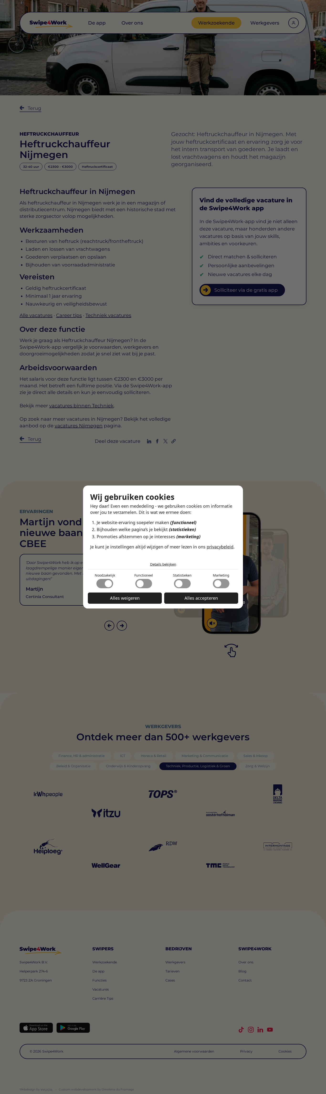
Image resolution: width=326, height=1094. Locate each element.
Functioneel (143, 575)
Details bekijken (163, 564)
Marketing (221, 575)
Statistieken (182, 575)
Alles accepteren (201, 598)
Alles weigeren (125, 598)
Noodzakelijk (105, 575)
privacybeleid (220, 547)
